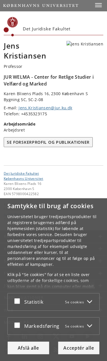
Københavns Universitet (23, 178)
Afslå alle (28, 348)
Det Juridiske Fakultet (21, 173)
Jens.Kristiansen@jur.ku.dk (45, 107)
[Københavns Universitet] (11, 26)
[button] (98, 5)
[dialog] (53, 279)
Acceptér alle (78, 348)
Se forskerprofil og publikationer (48, 142)
